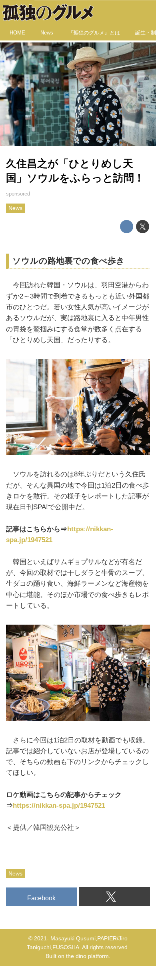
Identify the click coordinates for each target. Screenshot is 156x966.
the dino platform (87, 956)
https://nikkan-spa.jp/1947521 (59, 805)
